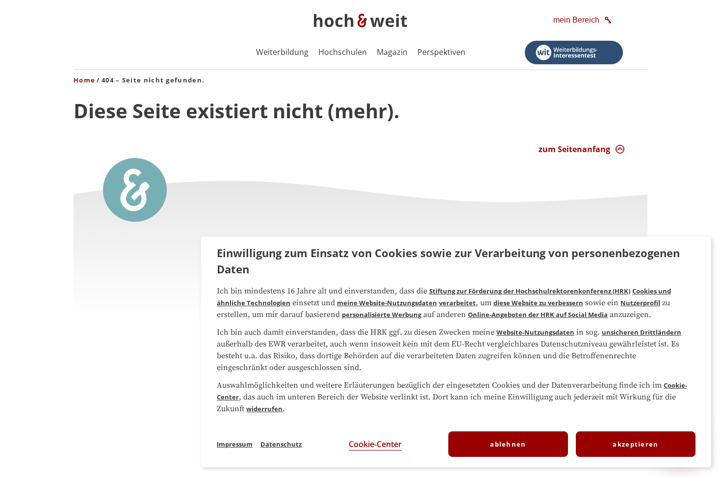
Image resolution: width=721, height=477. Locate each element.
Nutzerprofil (640, 302)
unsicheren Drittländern (641, 332)
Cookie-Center (375, 444)
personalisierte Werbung (381, 314)
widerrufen (264, 408)
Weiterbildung (282, 52)
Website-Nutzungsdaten (535, 332)
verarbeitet (457, 302)
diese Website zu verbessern (538, 302)
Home (84, 80)
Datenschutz (281, 444)
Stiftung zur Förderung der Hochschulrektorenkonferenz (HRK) (529, 291)
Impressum (235, 444)
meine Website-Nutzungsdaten (387, 302)
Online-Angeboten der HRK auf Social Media (538, 314)
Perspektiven (441, 52)
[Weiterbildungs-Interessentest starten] (574, 52)
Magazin (392, 52)
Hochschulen (342, 52)
